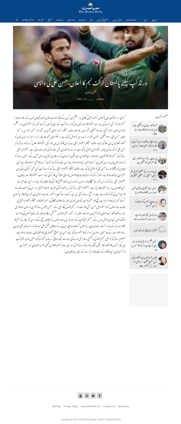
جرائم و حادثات (28, 19)
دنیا (91, 19)
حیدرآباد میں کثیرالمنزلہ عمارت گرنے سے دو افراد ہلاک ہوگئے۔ (145, 216)
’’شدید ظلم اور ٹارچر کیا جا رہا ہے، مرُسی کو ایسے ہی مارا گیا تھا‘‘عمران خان (144, 245)
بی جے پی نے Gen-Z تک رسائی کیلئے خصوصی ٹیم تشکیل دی (145, 160)
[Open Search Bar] (17, 19)
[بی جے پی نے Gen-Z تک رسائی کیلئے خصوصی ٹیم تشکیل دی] (162, 159)
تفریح (50, 19)
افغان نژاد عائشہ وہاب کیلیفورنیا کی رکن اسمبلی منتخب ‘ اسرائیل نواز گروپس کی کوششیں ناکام (144, 261)
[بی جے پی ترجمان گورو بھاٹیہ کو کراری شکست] (162, 203)
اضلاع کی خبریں (103, 19)
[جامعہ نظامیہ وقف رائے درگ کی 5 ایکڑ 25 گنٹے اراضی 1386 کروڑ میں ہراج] (162, 145)
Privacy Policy (71, 406)
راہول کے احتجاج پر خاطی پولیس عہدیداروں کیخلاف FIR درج (144, 189)
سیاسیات (59, 19)
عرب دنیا (82, 19)
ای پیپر (154, 19)
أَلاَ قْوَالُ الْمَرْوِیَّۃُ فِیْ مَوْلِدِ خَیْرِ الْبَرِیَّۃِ (145, 230)
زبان (146, 19)
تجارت (41, 19)
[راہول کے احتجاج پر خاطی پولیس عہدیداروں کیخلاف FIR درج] (162, 189)
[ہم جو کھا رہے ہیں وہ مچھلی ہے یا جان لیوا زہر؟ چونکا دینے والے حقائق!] (162, 128)
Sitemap (56, 406)
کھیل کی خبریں (90, 91)
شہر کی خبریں (117, 19)
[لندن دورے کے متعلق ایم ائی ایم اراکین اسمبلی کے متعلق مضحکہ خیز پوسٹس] (162, 174)
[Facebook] (99, 396)
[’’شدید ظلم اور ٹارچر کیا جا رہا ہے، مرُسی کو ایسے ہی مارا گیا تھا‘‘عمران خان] (162, 244)
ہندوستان (71, 19)
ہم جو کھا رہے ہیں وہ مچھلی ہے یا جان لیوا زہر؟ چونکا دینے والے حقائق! (145, 129)
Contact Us (109, 406)
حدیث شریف (131, 19)
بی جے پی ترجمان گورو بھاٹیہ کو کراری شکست (146, 203)
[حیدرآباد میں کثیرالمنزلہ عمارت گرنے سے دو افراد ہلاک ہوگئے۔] (162, 216)
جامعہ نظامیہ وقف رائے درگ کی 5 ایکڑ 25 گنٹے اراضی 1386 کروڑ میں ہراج (144, 145)
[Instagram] (86, 396)
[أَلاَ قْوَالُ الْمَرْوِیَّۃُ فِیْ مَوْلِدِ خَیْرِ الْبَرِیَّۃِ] (162, 229)
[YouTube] (80, 396)
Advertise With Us (90, 406)
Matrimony (123, 406)
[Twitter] (93, 396)
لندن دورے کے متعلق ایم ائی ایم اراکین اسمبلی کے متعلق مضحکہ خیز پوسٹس (144, 175)
